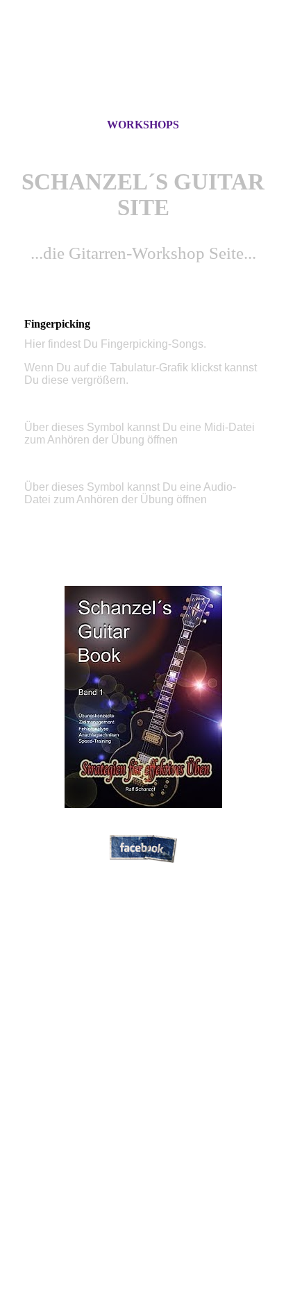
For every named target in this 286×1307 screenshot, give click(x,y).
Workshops (143, 124)
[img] (143, 71)
